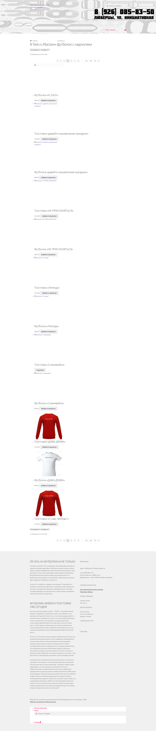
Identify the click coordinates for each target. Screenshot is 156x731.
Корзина (37, 722)
